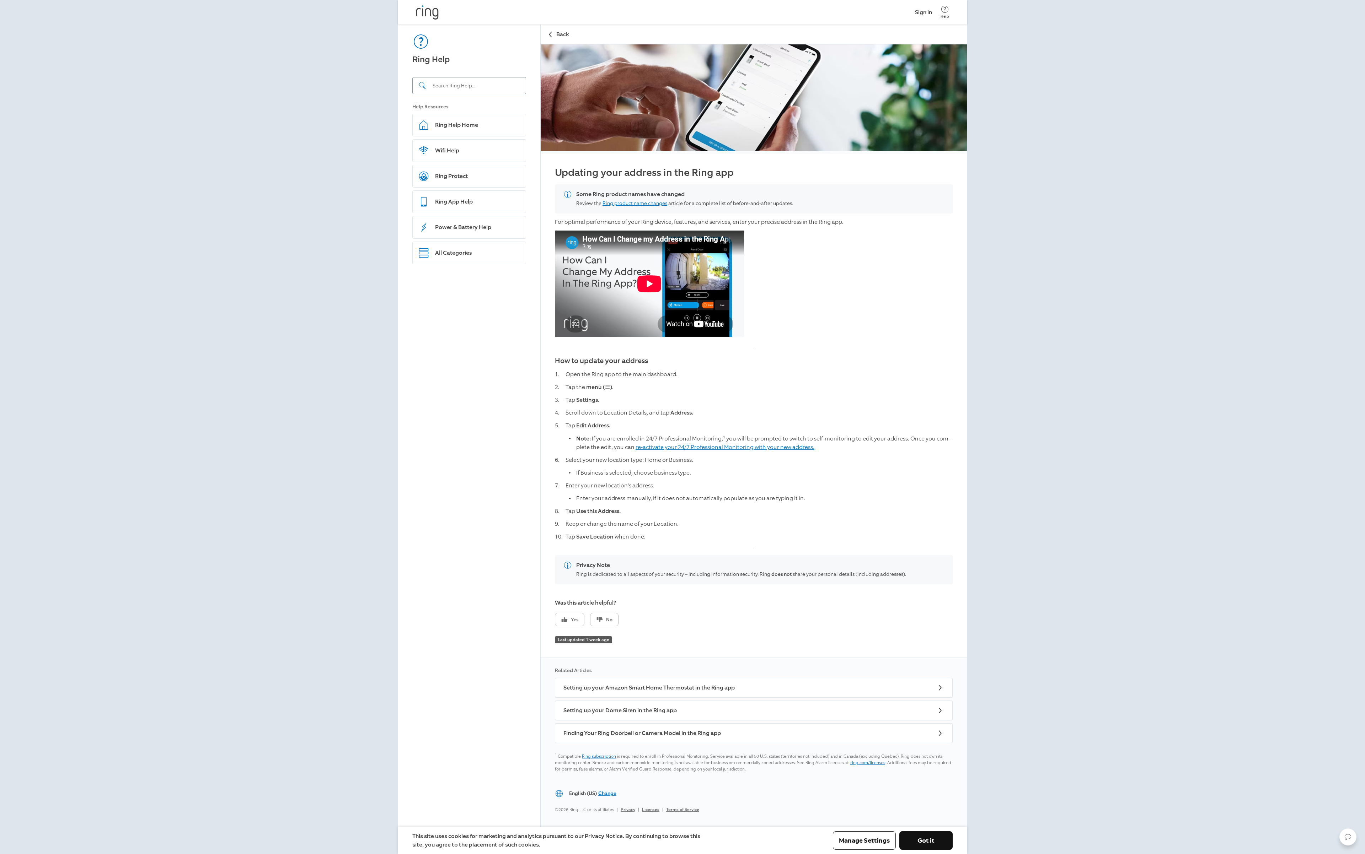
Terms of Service (682, 809)
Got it (926, 840)
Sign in (923, 12)
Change (607, 793)
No (609, 620)
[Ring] (427, 12)
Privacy (628, 809)
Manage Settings (864, 840)
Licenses (650, 809)
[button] (1347, 836)
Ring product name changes (635, 203)
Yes (574, 620)
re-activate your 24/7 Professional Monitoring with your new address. (725, 447)
